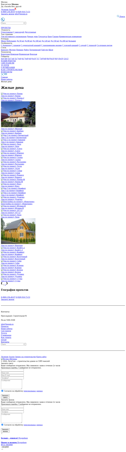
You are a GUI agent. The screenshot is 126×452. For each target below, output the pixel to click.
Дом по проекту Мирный (11, 129)
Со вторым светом (104, 45)
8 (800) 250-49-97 (8, 12)
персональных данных (33, 391)
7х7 (37, 59)
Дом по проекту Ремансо (11, 177)
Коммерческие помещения (70, 36)
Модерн (12, 50)
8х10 (52, 59)
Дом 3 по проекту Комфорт (12, 190)
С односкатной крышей (31, 45)
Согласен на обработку (23, 391)
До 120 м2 (46, 41)
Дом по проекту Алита (10, 151)
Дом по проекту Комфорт (11, 254)
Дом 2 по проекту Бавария (12, 142)
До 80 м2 (28, 41)
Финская (33, 54)
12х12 (65, 59)
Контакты (5, 342)
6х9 (30, 59)
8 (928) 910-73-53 (23, 12)
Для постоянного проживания (13, 36)
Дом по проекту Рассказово (12, 164)
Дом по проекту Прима (11, 96)
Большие (72, 41)
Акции (12, 9)
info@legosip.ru (21, 14)
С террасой (91, 45)
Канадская (5, 54)
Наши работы (6, 329)
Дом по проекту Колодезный (13, 259)
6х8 (26, 59)
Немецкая (14, 54)
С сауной (82, 45)
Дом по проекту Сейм (10, 263)
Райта (26, 50)
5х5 (9, 59)
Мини (3, 41)
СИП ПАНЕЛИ (7, 63)
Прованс (20, 50)
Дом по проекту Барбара (11, 133)
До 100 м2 (37, 41)
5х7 (16, 59)
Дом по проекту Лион (10, 217)
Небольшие (11, 41)
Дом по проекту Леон (10, 146)
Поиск (122, 16)
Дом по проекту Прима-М (12, 182)
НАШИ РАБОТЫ (8, 61)
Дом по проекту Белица (11, 272)
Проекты (4, 326)
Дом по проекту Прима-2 (11, 100)
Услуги (4, 333)
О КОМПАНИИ (8, 67)
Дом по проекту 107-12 (10, 213)
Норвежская (24, 54)
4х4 (2, 59)
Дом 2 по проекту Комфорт (12, 195)
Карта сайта (41, 357)
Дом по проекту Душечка (11, 199)
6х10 (34, 59)
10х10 (60, 59)
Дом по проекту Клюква (11, 268)
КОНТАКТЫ (6, 72)
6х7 (23, 59)
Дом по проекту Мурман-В (12, 208)
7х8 (41, 59)
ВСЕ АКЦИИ (7, 445)
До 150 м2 (55, 41)
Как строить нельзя (6, 338)
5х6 (12, 59)
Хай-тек (44, 50)
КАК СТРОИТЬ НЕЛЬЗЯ (11, 70)
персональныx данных (33, 425)
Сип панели (6, 331)
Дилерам (4, 9)
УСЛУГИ (5, 65)
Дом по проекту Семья (10, 173)
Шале (50, 50)
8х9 (48, 59)
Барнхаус (5, 50)
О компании (6, 335)
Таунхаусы (42, 36)
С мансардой (18, 32)
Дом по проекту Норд (10, 186)
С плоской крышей (70, 45)
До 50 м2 (20, 41)
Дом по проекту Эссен (10, 168)
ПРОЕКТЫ (6, 28)
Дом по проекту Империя (12, 245)
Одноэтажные (7, 32)
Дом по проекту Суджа (10, 281)
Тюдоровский (35, 50)
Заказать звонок (7, 14)
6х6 (19, 59)
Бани (50, 36)
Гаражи (55, 36)
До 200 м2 (64, 41)
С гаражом (15, 45)
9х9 (56, 59)
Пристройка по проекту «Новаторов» (17, 204)
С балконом (6, 45)
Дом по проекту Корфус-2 (12, 250)
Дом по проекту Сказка (11, 160)
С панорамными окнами (51, 45)
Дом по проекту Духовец (11, 276)
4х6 (5, 59)
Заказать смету (5, 396)
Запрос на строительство (25, 357)
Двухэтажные (30, 32)
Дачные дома (32, 36)
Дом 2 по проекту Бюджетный (13, 137)
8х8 (44, 59)
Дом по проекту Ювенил (11, 155)
